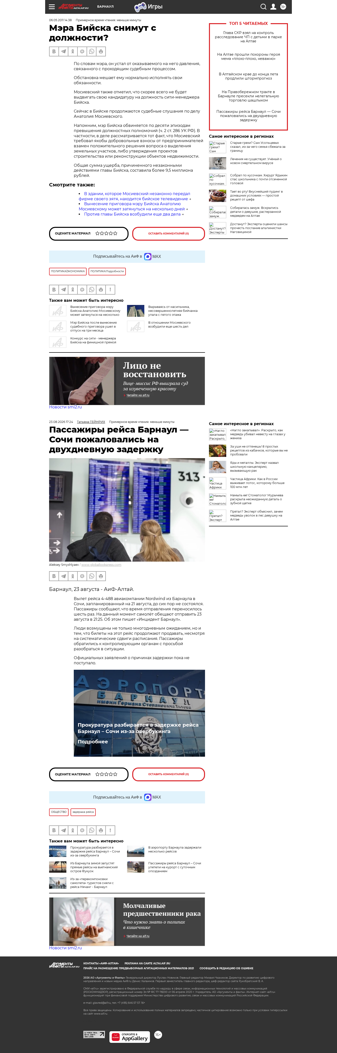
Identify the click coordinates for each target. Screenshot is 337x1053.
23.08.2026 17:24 (61, 422)
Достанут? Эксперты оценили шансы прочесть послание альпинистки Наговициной (258, 228)
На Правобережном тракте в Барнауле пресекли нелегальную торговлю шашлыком (248, 96)
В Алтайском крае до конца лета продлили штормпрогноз (248, 76)
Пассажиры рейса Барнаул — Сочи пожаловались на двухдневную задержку (248, 116)
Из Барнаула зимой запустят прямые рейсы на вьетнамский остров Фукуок (94, 867)
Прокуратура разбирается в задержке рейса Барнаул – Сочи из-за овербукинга (138, 728)
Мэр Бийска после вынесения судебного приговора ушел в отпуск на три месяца (93, 326)
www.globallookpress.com (101, 565)
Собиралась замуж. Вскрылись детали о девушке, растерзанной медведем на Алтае (255, 211)
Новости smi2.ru (65, 407)
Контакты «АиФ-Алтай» (101, 963)
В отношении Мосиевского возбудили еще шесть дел (169, 324)
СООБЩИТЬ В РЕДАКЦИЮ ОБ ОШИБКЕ (226, 968)
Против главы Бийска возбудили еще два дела (132, 214)
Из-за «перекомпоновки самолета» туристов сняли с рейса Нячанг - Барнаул (92, 883)
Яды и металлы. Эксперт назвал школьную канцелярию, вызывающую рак (254, 466)
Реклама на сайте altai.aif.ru (147, 963)
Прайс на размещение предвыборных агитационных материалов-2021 (138, 968)
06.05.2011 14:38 (60, 20)
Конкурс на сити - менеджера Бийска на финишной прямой (93, 340)
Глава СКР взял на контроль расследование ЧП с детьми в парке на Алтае (248, 37)
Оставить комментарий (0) (168, 233)
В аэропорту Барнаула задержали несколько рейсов (174, 849)
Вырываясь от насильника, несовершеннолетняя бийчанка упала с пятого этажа (173, 311)
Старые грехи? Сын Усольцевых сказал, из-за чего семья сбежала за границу (257, 146)
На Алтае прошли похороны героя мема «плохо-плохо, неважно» (248, 56)
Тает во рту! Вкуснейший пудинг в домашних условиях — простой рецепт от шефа (256, 195)
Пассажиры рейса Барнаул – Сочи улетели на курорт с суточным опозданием (174, 867)
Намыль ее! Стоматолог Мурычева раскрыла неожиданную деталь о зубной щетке (256, 499)
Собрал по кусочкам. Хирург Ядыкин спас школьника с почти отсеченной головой (258, 179)
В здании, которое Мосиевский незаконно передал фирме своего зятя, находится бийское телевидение (134, 196)
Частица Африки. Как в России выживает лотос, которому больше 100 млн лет (257, 483)
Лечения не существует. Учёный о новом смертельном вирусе (256, 161)
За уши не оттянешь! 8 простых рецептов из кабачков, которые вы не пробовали (259, 450)
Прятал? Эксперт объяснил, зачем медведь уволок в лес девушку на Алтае (256, 515)
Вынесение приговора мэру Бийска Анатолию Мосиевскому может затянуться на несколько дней (132, 206)
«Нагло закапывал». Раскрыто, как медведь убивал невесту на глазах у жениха (257, 434)
